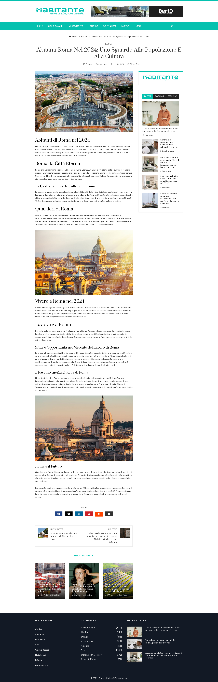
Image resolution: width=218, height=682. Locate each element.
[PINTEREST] (89, 513)
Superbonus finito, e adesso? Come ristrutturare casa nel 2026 (169, 180)
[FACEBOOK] (58, 513)
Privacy (38, 660)
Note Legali (40, 655)
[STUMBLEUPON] (99, 514)
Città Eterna (82, 170)
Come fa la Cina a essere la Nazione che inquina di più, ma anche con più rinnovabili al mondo (117, 588)
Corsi (37, 644)
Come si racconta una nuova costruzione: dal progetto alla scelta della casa (169, 199)
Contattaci (40, 634)
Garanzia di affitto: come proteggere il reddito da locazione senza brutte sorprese (169, 162)
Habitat (109, 44)
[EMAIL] (109, 513)
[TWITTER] (69, 513)
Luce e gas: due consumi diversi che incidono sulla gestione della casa (160, 130)
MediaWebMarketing (118, 678)
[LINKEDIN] (79, 513)
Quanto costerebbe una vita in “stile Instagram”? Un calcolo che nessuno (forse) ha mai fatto (83, 588)
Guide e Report (42, 650)
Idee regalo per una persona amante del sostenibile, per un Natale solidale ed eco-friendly (102, 536)
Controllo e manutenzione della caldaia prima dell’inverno (169, 144)
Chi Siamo (39, 629)
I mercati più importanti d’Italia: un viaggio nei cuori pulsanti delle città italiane (49, 588)
